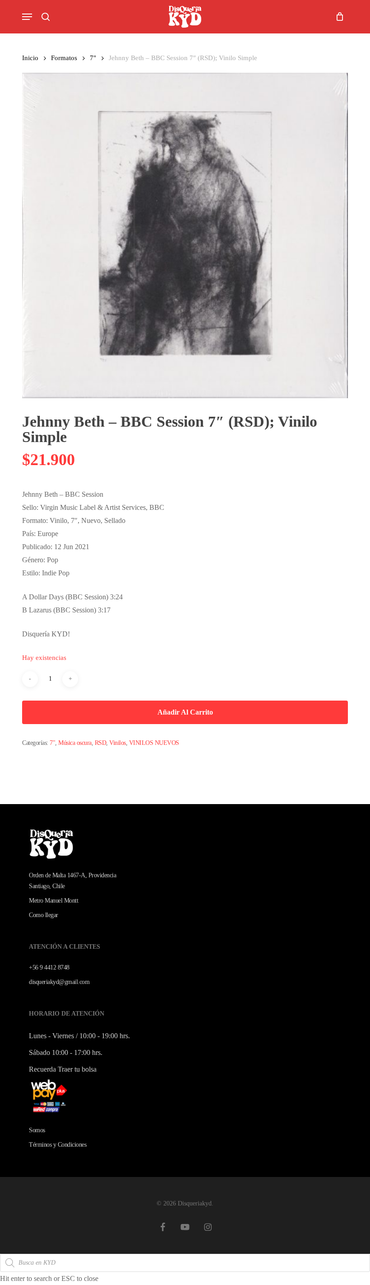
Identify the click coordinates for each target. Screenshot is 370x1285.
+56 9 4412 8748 (49, 967)
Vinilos (117, 742)
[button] (27, 16)
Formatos (64, 57)
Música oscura (75, 742)
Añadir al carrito (185, 712)
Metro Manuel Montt (53, 900)
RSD (100, 742)
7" (93, 57)
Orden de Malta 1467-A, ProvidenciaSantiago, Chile (72, 881)
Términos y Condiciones (57, 1144)
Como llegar (43, 915)
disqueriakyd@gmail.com (59, 982)
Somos (37, 1130)
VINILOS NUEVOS (154, 742)
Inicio (30, 57)
